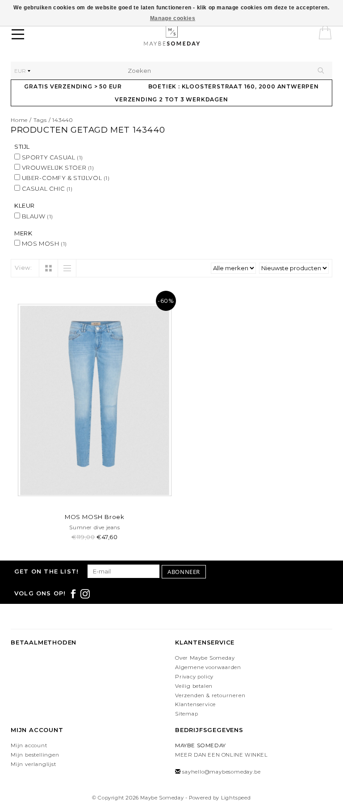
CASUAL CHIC (46, 188)
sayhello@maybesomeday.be (221, 772)
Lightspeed (236, 798)
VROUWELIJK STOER (57, 167)
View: (23, 267)
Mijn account (29, 745)
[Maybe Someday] (186, 36)
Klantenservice (195, 704)
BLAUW (36, 216)
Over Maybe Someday (204, 658)
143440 (62, 120)
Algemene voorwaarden (208, 667)
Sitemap (186, 714)
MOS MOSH (43, 243)
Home (19, 120)
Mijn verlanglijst (33, 764)
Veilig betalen (194, 686)
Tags (40, 120)
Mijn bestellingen (35, 755)
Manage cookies (172, 18)
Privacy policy (194, 677)
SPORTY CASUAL (51, 157)
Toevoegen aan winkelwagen (95, 497)
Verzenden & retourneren (210, 695)
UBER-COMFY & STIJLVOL (65, 177)
